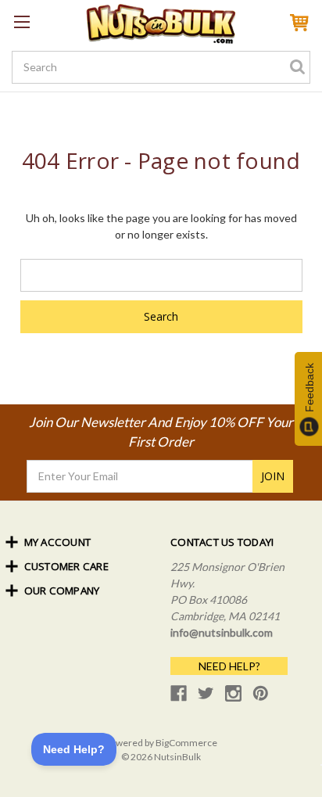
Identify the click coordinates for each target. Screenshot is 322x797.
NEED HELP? (229, 666)
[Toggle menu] (21, 21)
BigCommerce (186, 743)
